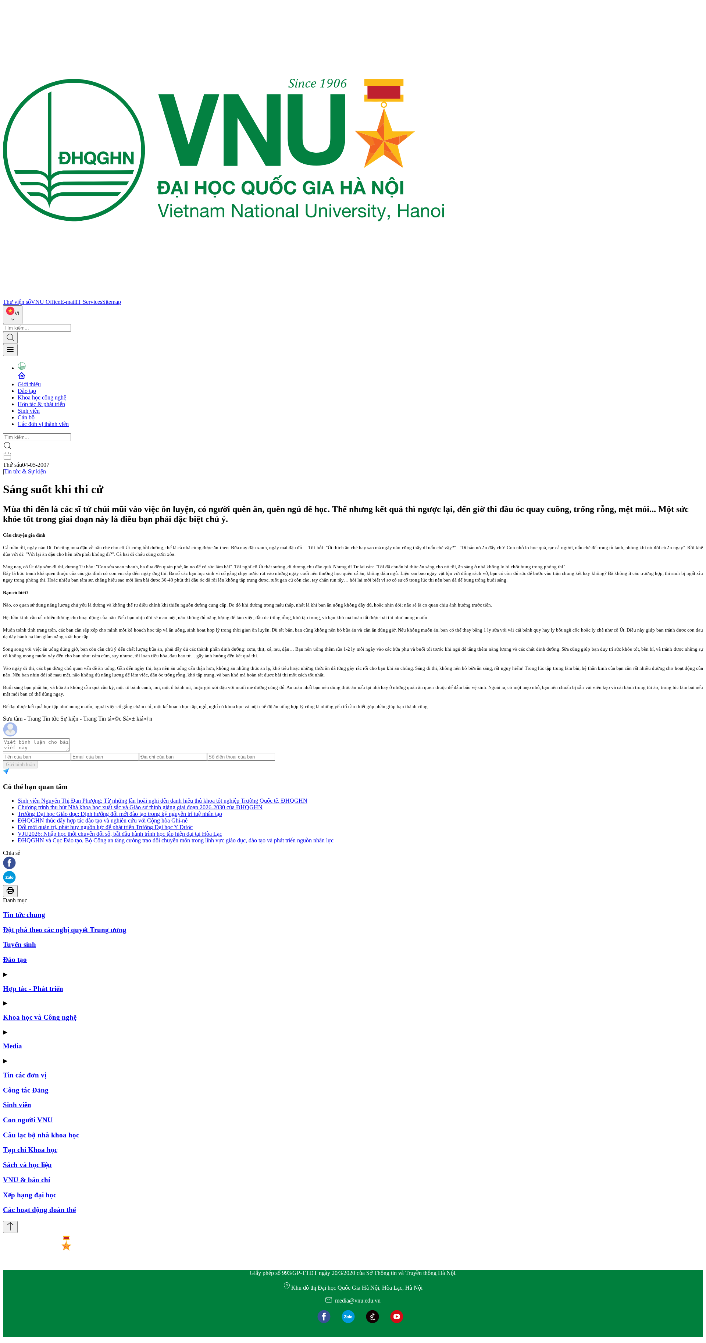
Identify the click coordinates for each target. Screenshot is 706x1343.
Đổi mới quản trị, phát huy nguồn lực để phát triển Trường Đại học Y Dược (105, 827)
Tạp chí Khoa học (30, 1150)
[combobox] (12, 314)
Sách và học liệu (27, 1165)
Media (12, 1046)
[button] (353, 863)
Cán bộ (26, 417)
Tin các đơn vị (24, 1075)
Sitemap (111, 302)
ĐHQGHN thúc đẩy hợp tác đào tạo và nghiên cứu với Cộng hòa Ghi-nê (103, 820)
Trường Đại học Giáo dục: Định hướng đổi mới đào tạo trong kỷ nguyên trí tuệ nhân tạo (120, 814)
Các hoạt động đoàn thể (39, 1210)
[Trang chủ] (223, 295)
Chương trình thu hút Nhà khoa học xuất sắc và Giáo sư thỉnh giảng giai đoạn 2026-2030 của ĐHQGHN (140, 807)
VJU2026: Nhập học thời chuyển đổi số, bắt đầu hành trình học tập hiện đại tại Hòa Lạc (120, 834)
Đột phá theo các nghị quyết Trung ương (64, 930)
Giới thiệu (29, 384)
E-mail (68, 302)
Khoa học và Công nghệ (39, 1017)
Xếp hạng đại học (29, 1195)
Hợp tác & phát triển (41, 404)
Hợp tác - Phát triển (33, 988)
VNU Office (45, 302)
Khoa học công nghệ (42, 397)
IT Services (89, 302)
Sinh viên (29, 411)
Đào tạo (27, 391)
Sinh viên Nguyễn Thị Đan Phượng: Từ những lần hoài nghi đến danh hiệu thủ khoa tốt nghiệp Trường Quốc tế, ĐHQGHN (162, 800)
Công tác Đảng (26, 1090)
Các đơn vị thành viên (43, 424)
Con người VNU (28, 1120)
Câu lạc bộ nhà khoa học (41, 1135)
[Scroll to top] (10, 1227)
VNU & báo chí (26, 1180)
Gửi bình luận (20, 764)
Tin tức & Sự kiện (25, 471)
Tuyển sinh (19, 944)
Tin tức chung (24, 915)
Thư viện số (17, 302)
